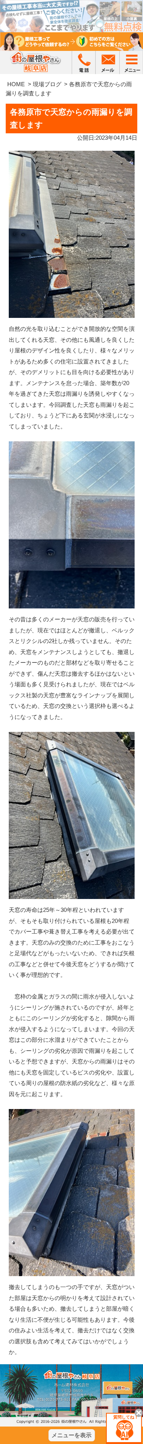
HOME (16, 84)
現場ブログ (47, 84)
